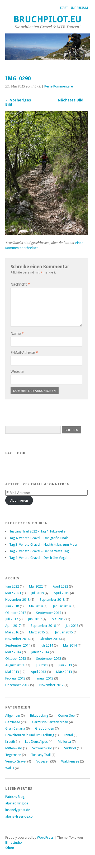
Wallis (9, 768)
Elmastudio (13, 842)
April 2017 (13, 626)
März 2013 (64, 672)
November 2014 (17, 639)
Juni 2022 (12, 586)
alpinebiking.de (16, 803)
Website (17, 371)
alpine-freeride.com (20, 816)
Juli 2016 (72, 626)
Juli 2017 (11, 619)
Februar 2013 (15, 678)
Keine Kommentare (58, 86)
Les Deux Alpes (36, 742)
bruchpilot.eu (47, 19)
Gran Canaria (15, 728)
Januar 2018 (62, 606)
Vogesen (42, 761)
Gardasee (12, 722)
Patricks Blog (15, 797)
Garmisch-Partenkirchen (50, 722)
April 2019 (61, 593)
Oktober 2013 (15, 659)
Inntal (68, 735)
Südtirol (70, 748)
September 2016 (43, 626)
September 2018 (52, 600)
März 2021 (13, 593)
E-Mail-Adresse (24, 352)
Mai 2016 (12, 632)
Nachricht (20, 284)
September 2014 (17, 645)
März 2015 (37, 632)
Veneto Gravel (15, 761)
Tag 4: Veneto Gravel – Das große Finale (39, 538)
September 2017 (48, 613)
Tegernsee (13, 755)
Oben (9, 848)
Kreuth (10, 742)
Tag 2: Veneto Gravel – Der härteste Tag (39, 551)
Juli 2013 (42, 665)
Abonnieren (19, 500)
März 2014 (13, 652)
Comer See (66, 715)
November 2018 (17, 600)
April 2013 (38, 672)
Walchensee (70, 761)
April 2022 (60, 586)
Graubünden (44, 728)
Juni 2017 (35, 619)
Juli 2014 (46, 645)
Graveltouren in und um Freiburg (29, 735)
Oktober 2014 (50, 639)
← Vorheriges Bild (18, 102)
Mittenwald (13, 748)
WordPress (45, 837)
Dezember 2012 (17, 685)
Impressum (79, 7)
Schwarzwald (42, 748)
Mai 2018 (36, 606)
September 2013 (48, 659)
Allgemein (12, 715)
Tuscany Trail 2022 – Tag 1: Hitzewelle (37, 531)
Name (17, 333)
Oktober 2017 (15, 613)
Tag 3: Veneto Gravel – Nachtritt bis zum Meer (43, 544)
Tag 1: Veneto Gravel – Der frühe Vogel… (40, 558)
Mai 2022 (36, 586)
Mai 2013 (12, 672)
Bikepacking (39, 715)
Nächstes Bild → (73, 100)
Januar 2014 (40, 652)
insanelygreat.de (17, 810)
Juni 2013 (65, 665)
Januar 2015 (64, 632)
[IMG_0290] (46, 233)
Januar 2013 (44, 678)
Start (64, 7)
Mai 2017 (58, 619)
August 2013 (14, 665)
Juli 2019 (37, 593)
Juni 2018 (12, 606)
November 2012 (51, 685)
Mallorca (64, 742)
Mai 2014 (70, 645)
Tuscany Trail (41, 755)
